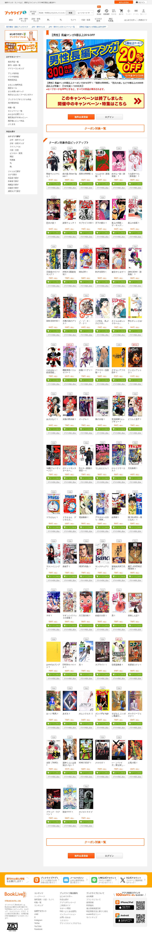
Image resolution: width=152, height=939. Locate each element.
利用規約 (90, 905)
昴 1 (113, 615)
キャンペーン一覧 (15, 110)
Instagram (38, 920)
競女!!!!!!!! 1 (68, 811)
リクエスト (64, 920)
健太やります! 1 (118, 271)
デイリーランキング (16, 68)
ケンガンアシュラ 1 (134, 371)
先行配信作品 (13, 102)
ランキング (38, 905)
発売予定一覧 (13, 61)
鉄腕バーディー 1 (85, 371)
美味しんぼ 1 (133, 615)
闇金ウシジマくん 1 (53, 174)
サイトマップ (91, 917)
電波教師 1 (83, 517)
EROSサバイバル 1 (69, 665)
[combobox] (52, 12)
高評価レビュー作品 (16, 120)
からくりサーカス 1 (118, 469)
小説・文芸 (85, 19)
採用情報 (90, 902)
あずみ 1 (66, 713)
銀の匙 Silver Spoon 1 (70, 174)
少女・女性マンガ (35, 19)
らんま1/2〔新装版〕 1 (102, 174)
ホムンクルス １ (86, 713)
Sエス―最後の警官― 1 (85, 469)
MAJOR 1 (83, 271)
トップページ (39, 896)
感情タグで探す (14, 191)
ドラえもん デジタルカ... (69, 518)
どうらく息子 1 (134, 419)
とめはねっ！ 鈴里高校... (53, 371)
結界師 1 (115, 517)
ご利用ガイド (142, 20)
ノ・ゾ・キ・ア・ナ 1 (85, 322)
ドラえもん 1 (52, 517)
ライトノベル (15, 146)
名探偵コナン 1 (134, 664)
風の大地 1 (100, 419)
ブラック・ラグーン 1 (53, 812)
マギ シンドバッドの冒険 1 (70, 616)
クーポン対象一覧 (95, 128)
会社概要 (90, 896)
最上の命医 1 (133, 222)
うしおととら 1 (102, 468)
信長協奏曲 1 (117, 664)
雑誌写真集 (110, 19)
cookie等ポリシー (93, 914)
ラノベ (73, 19)
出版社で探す (13, 187)
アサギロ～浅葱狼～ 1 (102, 371)
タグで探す (12, 174)
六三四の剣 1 (84, 615)
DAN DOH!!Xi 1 (53, 320)
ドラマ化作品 (13, 76)
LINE (36, 914)
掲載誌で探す (13, 184)
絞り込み (33, 12)
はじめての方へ (130, 20)
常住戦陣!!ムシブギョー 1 (118, 420)
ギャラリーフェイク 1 (134, 714)
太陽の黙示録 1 (69, 419)
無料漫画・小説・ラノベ (44, 899)
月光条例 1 (132, 468)
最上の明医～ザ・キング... (117, 224)
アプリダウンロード (68, 902)
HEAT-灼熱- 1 (85, 566)
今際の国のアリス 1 (69, 322)
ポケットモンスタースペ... (69, 469)
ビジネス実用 (98, 19)
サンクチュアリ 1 (102, 567)
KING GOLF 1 (85, 762)
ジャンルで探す (14, 171)
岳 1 (81, 664)
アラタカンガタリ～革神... (102, 518)
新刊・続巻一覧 (14, 65)
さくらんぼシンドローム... (118, 322)
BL (48, 19)
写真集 (12, 159)
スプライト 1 (101, 664)
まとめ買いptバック (16, 91)
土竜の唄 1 (132, 762)
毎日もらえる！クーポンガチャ (20, 94)
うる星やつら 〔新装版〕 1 (134, 174)
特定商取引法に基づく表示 (97, 911)
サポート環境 (65, 908)
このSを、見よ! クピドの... (102, 322)
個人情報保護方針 (93, 908)
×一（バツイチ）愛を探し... (118, 763)
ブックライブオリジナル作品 (19, 99)
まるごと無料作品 (15, 84)
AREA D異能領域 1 (69, 272)
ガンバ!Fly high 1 (102, 714)
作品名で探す (13, 177)
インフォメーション (68, 914)
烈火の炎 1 (51, 222)
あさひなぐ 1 (52, 419)
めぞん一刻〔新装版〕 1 (118, 174)
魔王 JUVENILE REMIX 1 (135, 567)
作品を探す (64, 899)
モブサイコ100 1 (86, 222)
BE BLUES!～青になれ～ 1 (135, 518)
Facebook (38, 929)
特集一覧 (11, 107)
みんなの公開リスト (16, 114)
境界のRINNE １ (86, 173)
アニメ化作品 (13, 73)
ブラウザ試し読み (54, 188)
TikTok (36, 923)
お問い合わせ (65, 917)
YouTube (37, 926)
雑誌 (11, 156)
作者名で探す (13, 181)
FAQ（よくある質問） (68, 911)
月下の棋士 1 (101, 222)
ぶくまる (11, 124)
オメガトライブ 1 (85, 812)
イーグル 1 (83, 419)
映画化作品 (12, 79)
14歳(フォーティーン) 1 (53, 469)
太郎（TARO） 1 (52, 763)
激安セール (12, 88)
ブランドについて (93, 899)
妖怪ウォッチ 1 (69, 222)
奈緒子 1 (66, 566)
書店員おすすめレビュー (18, 117)
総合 (11, 19)
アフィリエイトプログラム (70, 923)
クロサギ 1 (100, 762)
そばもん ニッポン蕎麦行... (119, 714)
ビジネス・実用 (16, 153)
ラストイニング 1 (53, 567)
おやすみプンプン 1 (53, 665)
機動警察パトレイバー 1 (69, 371)
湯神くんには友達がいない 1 (69, 763)
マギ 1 (49, 615)
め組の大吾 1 (101, 615)
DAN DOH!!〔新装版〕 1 (135, 272)
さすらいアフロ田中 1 (118, 371)
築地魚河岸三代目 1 (118, 567)
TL (61, 19)
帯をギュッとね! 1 (135, 322)
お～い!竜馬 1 (52, 713)
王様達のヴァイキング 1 (53, 272)
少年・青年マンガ (23, 19)
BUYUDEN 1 (100, 271)
